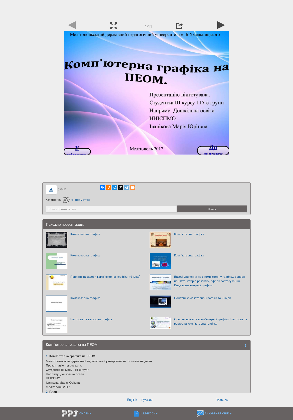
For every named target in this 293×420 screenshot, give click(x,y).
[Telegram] (126, 187)
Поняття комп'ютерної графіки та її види (202, 298)
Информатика (80, 199)
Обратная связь (218, 412)
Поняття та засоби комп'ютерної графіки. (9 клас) (105, 276)
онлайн (85, 412)
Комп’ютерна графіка (85, 234)
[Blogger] (132, 187)
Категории (149, 412)
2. (47, 391)
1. (47, 356)
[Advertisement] (146, 9)
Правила (222, 399)
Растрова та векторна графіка (91, 319)
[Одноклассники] (108, 187)
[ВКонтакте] (102, 187)
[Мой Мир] (114, 187)
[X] (120, 187)
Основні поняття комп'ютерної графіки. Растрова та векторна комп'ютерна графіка (210, 321)
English (132, 399)
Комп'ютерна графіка (189, 234)
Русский (147, 399)
